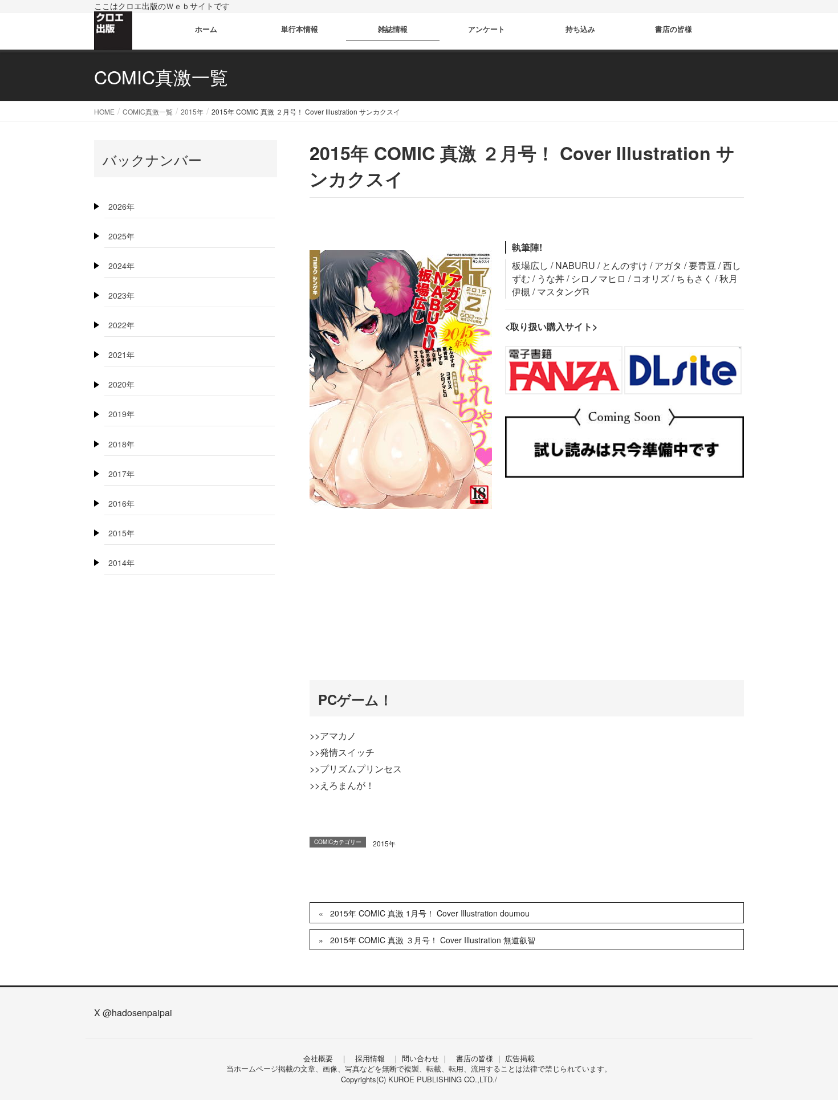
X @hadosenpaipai (133, 1012)
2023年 (121, 295)
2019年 (121, 413)
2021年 (121, 354)
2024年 (121, 265)
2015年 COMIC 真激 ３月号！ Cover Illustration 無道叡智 (432, 940)
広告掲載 (520, 1058)
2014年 (121, 562)
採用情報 (370, 1058)
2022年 (121, 325)
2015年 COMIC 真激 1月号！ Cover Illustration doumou (430, 913)
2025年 (121, 236)
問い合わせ (420, 1058)
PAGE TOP (808, 1056)
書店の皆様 (474, 1058)
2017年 (121, 473)
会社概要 (318, 1058)
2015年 (384, 843)
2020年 (121, 384)
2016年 (121, 503)
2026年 (121, 206)
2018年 (121, 444)
